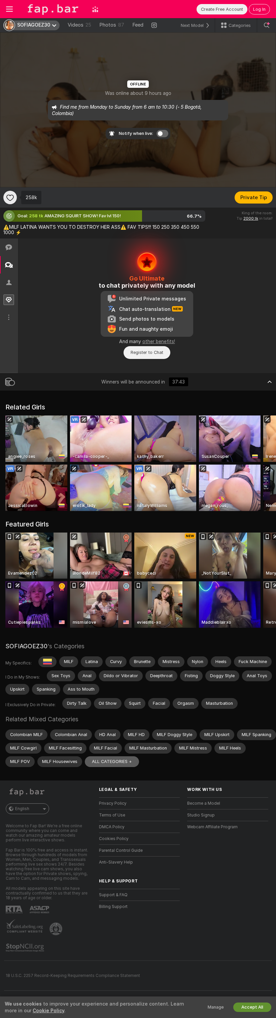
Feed (137, 25)
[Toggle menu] (9, 9)
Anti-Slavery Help (116, 862)
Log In (259, 9)
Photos (111, 25)
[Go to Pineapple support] (56, 928)
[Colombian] (47, 661)
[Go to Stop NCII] (25, 948)
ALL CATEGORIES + (112, 761)
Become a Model (203, 803)
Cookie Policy (48, 1010)
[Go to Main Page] (52, 9)
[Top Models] (95, 9)
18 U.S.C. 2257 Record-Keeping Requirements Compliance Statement (73, 975)
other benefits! (158, 341)
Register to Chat (147, 352)
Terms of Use (112, 815)
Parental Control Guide (121, 850)
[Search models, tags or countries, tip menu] (266, 25)
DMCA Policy (112, 827)
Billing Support (113, 906)
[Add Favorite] (10, 197)
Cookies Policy (114, 838)
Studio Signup (201, 815)
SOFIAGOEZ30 (26, 646)
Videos (79, 25)
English (22, 808)
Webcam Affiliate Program (212, 827)
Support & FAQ (113, 895)
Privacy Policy (113, 803)
